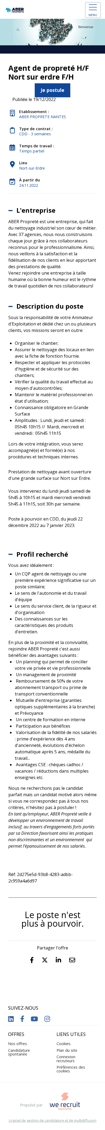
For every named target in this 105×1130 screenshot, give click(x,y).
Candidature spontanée (19, 1052)
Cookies (64, 1043)
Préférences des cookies (71, 1069)
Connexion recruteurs (66, 1058)
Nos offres (17, 1043)
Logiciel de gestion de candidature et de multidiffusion (52, 1120)
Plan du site (67, 1050)
